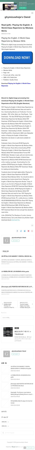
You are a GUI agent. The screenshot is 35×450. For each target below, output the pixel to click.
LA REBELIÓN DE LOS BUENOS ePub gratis (15, 271)
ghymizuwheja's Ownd (17, 17)
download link (15, 220)
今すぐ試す (22, 8)
